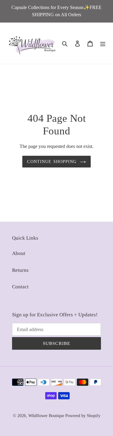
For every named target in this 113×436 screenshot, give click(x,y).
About (18, 253)
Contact (20, 287)
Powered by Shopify (82, 415)
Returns (20, 270)
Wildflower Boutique (46, 415)
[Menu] (102, 43)
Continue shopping (52, 161)
